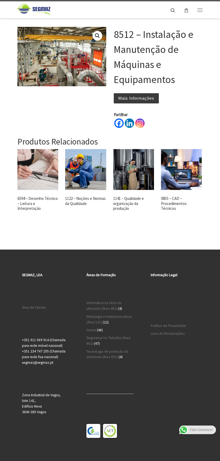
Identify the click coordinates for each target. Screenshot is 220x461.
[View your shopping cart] (186, 10)
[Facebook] (119, 123)
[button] (97, 36)
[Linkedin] (129, 123)
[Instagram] (140, 123)
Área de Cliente (34, 307)
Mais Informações (136, 98)
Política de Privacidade (168, 325)
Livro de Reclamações (168, 333)
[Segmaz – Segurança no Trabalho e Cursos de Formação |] (34, 9)
